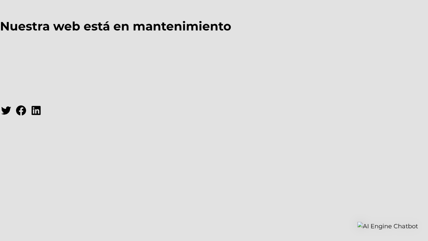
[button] (387, 226)
